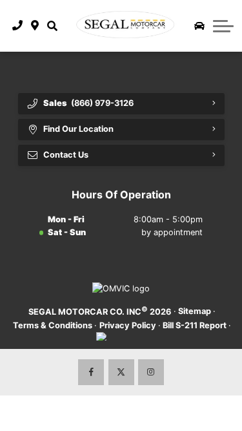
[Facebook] (91, 372)
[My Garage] (199, 26)
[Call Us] (17, 26)
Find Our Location (78, 129)
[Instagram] (151, 372)
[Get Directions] (35, 26)
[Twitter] (121, 372)
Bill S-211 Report (195, 325)
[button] (52, 26)
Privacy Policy (127, 325)
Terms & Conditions (52, 325)
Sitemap (194, 311)
